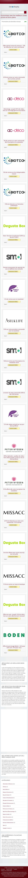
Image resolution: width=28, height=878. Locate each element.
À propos (3, 869)
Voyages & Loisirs (6, 828)
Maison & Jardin (6, 814)
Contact (15, 869)
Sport (4, 825)
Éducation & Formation (7, 800)
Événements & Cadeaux (8, 808)
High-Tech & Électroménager (9, 811)
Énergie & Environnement (8, 803)
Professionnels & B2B (7, 819)
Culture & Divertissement (8, 797)
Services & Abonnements (8, 822)
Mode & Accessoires (7, 817)
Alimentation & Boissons (8, 783)
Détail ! (5, 52)
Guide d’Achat (9, 869)
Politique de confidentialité (6, 870)
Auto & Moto (5, 789)
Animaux (4, 786)
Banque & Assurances (7, 792)
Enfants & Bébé (6, 806)
